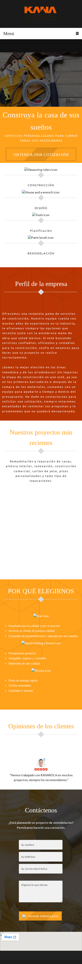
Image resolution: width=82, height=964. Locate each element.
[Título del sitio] (41, 14)
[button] (41, 526)
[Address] (18, 45)
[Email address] (12, 45)
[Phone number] (5, 45)
